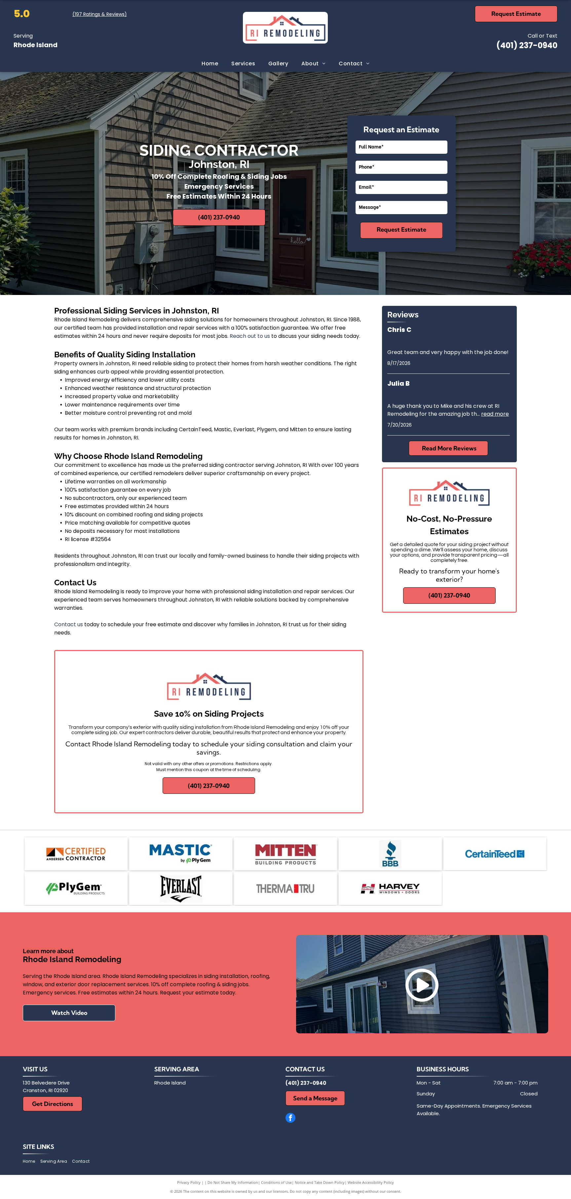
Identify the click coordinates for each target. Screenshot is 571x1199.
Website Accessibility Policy (371, 1182)
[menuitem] (210, 63)
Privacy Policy (189, 1182)
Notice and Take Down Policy (320, 1182)
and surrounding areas (181, 1090)
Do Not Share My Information (233, 1182)
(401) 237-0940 (526, 45)
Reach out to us (250, 336)
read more (495, 414)
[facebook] (290, 1118)
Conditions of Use (276, 1182)
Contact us (68, 624)
